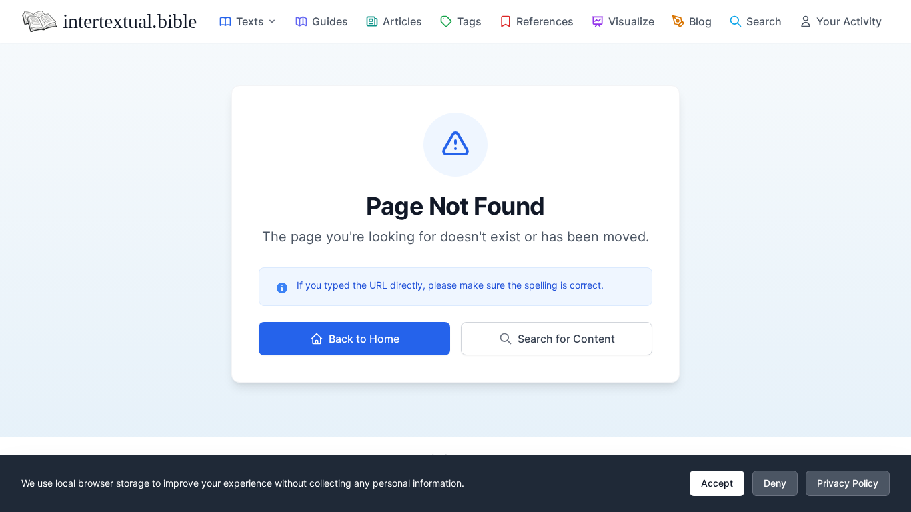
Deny (775, 483)
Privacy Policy (847, 483)
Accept (717, 483)
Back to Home (364, 338)
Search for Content (566, 338)
